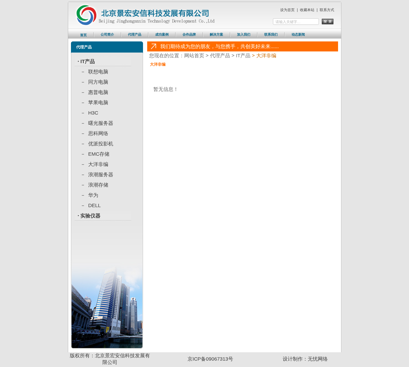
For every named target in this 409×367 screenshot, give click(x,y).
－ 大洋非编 (94, 164)
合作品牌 (189, 34)
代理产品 (134, 34)
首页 (83, 35)
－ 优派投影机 (96, 144)
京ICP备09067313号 (210, 359)
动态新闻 (298, 34)
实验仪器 (90, 216)
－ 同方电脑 (94, 82)
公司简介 (107, 34)
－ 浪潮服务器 (96, 174)
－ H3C (89, 113)
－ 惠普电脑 (94, 92)
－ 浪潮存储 (94, 185)
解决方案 (216, 34)
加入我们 (243, 34)
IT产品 (87, 61)
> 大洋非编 (263, 55)
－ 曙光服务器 (96, 123)
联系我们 (271, 34)
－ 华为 (89, 195)
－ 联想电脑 (94, 72)
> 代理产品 (218, 55)
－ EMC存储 (94, 154)
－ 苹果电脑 (94, 102)
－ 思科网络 (94, 133)
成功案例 (162, 34)
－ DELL (90, 205)
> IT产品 (240, 55)
